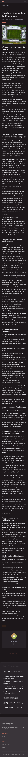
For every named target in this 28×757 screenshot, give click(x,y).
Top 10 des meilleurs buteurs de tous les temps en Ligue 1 (14, 677)
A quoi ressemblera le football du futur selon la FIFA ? (13, 708)
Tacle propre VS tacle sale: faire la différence (13, 672)
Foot (7, 5)
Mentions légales (6, 744)
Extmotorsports (7, 724)
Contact (4, 747)
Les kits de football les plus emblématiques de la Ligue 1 (11, 697)
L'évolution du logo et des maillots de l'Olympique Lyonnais (14, 692)
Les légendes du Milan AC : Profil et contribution (13, 682)
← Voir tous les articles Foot (9, 653)
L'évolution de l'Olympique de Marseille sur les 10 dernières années (14, 703)
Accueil (3, 5)
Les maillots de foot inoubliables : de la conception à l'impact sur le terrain (14, 687)
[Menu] (24, 1)
